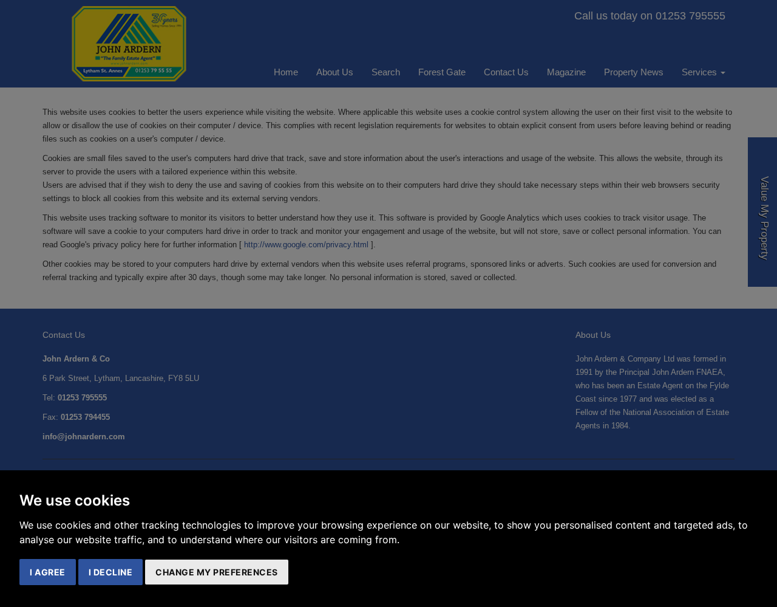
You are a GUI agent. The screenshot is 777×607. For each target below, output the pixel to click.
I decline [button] (111, 572)
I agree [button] (48, 572)
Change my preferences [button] (216, 572)
